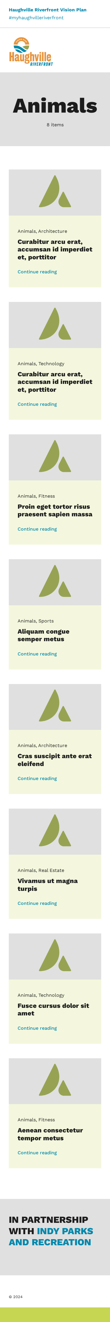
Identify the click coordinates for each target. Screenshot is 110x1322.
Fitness (46, 496)
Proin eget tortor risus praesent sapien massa (55, 510)
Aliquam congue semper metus (44, 635)
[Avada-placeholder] (55, 171)
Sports (46, 621)
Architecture (52, 231)
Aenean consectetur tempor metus (50, 1134)
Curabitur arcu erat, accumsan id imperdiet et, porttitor (55, 249)
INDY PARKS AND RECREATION (51, 1236)
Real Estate (51, 870)
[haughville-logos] (31, 39)
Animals (27, 231)
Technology (51, 363)
